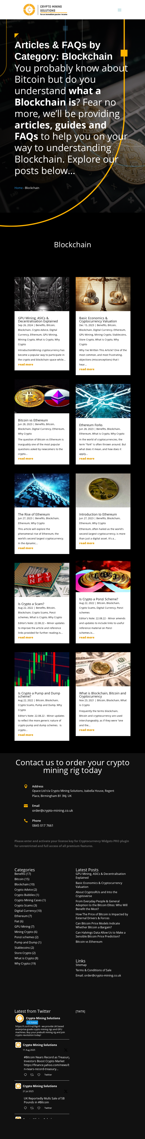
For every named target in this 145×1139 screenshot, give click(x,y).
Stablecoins (119, 334)
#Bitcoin (29, 1057)
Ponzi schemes (24, 937)
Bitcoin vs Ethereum (33, 420)
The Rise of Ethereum (34, 514)
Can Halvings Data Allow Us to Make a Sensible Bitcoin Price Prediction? (101, 934)
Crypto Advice (40, 330)
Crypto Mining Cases (28, 900)
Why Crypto (25, 433)
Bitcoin (51, 325)
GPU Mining (50, 334)
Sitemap (81, 965)
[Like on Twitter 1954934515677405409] (40, 1075)
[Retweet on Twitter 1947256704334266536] (33, 1108)
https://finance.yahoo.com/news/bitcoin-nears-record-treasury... (50, 1067)
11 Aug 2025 (29, 1049)
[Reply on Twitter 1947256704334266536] (26, 1108)
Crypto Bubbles (24, 895)
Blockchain (24, 330)
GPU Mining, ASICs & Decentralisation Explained (38, 319)
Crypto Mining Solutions (40, 1045)
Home (18, 188)
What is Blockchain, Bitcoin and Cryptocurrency (102, 694)
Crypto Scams (40, 612)
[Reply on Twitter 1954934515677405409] (26, 1075)
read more (25, 364)
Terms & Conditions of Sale (93, 970)
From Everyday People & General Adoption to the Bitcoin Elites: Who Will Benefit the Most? (101, 905)
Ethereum (36, 334)
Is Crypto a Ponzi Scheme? (98, 599)
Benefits (40, 325)
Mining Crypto (26, 339)
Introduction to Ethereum (98, 514)
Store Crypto (86, 339)
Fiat (16, 921)
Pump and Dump (45, 705)
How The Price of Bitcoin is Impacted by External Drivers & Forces (102, 916)
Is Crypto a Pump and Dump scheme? (39, 694)
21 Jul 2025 (28, 1091)
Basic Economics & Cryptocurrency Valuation (98, 319)
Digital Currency (41, 429)
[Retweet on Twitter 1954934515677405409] (33, 1075)
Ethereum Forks (91, 425)
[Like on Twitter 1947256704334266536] (40, 1108)
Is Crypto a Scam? (31, 604)
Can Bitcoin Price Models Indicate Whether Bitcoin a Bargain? (98, 925)
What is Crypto (44, 339)
